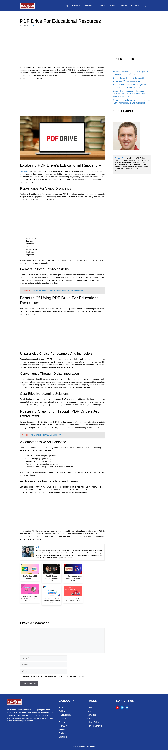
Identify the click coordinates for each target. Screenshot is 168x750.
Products (123, 6)
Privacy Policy (93, 722)
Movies (112, 6)
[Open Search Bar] (145, 5)
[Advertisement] (62, 48)
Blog (66, 6)
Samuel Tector (120, 158)
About (89, 708)
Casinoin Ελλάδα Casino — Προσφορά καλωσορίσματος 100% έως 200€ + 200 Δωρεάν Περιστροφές (129, 93)
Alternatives (101, 6)
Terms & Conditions (95, 726)
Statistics (88, 6)
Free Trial (64, 719)
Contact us (135, 6)
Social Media (66, 715)
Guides (75, 6)
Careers (90, 719)
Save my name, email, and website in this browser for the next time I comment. (54, 676)
